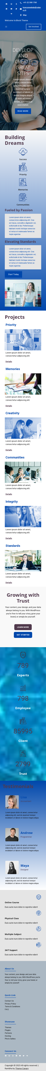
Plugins (7, 1030)
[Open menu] (6, 26)
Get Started (23, 635)
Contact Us (9, 1001)
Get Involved (34, 27)
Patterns (8, 1033)
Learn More (23, 627)
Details (9, 361)
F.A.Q (7, 1009)
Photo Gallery (10, 1039)
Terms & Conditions (12, 1006)
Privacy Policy (10, 1004)
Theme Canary (22, 1068)
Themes (8, 1027)
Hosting (8, 1036)
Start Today (13, 274)
